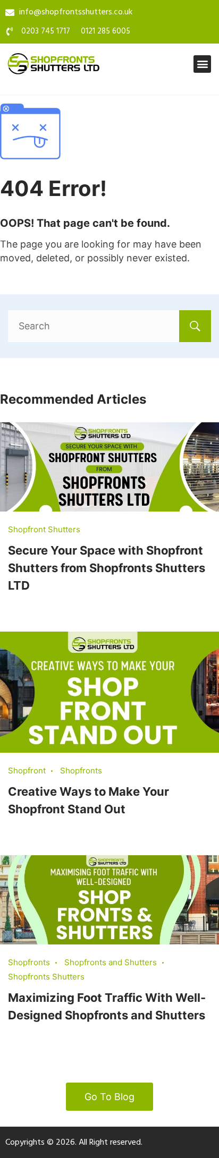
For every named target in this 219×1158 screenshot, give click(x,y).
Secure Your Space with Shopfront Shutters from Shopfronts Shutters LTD (106, 567)
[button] (202, 64)
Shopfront (27, 770)
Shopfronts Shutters (46, 977)
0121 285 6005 (105, 31)
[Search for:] (109, 325)
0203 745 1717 (45, 31)
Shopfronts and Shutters (110, 962)
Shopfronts (81, 770)
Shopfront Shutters (44, 529)
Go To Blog (109, 1096)
